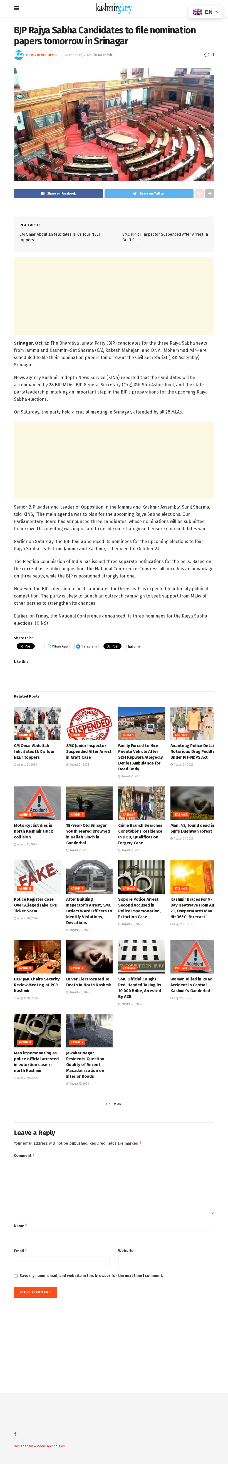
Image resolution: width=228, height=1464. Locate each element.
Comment (24, 1155)
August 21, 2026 (26, 764)
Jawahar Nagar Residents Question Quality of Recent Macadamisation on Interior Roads (85, 1064)
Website (125, 1250)
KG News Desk (44, 55)
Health (128, 735)
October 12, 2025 (78, 55)
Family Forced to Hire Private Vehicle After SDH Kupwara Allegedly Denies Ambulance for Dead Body (140, 757)
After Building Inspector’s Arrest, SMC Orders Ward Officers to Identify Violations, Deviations (89, 911)
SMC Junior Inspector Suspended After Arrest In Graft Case (88, 751)
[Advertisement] (114, 296)
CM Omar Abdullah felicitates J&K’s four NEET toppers (34, 751)
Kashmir (105, 55)
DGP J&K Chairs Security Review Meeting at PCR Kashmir (37, 985)
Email (21, 1250)
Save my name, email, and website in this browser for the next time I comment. (91, 1275)
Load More (114, 1104)
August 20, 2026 (27, 918)
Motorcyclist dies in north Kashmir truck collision (33, 831)
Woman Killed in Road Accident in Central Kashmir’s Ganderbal (191, 985)
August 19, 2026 (79, 1083)
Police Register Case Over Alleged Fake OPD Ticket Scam (36, 905)
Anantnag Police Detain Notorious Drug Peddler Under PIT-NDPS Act (193, 751)
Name (21, 1225)
